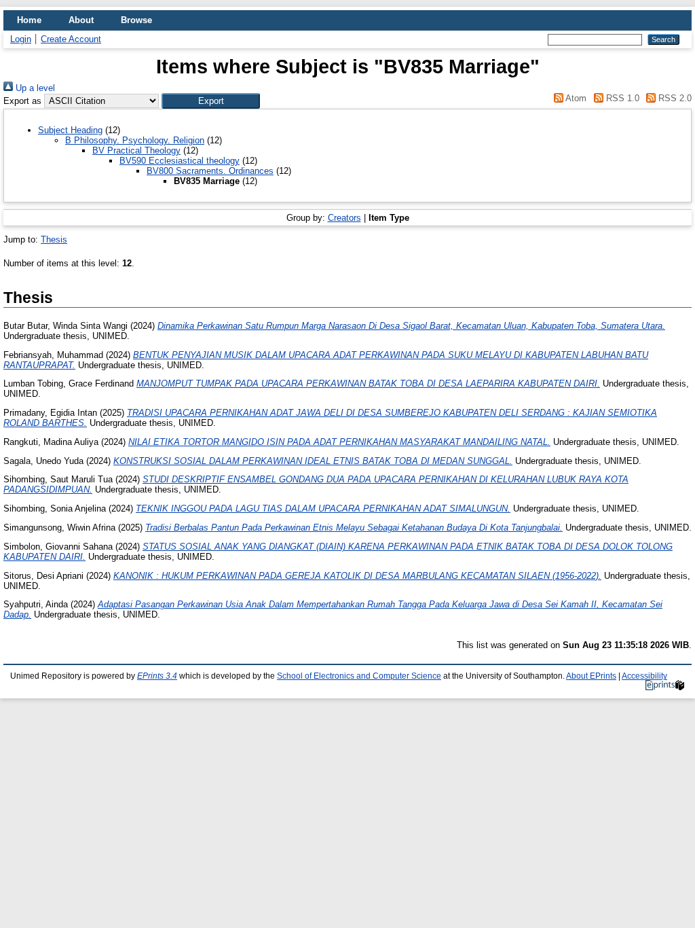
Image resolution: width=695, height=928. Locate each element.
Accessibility (644, 676)
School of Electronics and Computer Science (359, 676)
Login (20, 39)
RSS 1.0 (621, 98)
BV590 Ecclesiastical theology (179, 161)
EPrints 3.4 (157, 676)
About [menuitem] (81, 20)
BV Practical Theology (136, 150)
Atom (574, 98)
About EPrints (591, 676)
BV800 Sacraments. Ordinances (210, 171)
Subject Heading (70, 130)
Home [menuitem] (29, 20)
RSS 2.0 (674, 98)
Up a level (34, 88)
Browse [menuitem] (136, 20)
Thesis (54, 239)
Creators (344, 218)
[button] (211, 101)
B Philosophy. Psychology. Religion (134, 140)
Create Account (71, 39)
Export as (22, 101)
